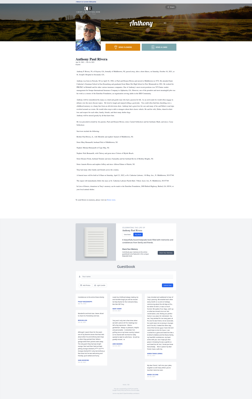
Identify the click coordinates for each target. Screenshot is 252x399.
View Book (127, 234)
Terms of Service (131, 390)
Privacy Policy (120, 390)
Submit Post (167, 285)
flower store (111, 200)
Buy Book (138, 234)
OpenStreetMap (128, 393)
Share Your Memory (165, 253)
